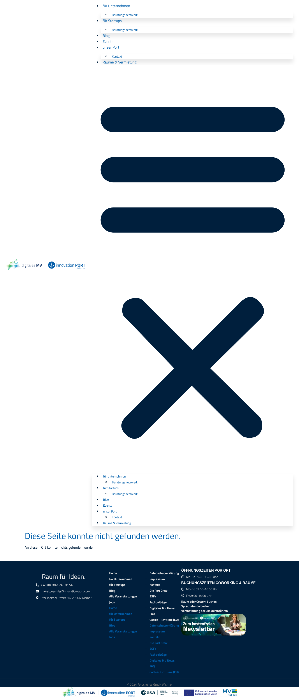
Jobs (112, 602)
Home (113, 573)
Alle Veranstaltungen (123, 596)
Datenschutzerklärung (164, 573)
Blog (106, 35)
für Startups (112, 20)
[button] (192, 267)
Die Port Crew (158, 590)
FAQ (152, 613)
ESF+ (153, 596)
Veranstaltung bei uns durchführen (204, 610)
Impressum (157, 578)
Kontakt (117, 56)
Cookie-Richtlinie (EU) (164, 619)
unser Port (111, 47)
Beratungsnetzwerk (125, 14)
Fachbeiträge (158, 602)
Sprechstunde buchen (195, 606)
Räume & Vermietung (120, 62)
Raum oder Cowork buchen (199, 601)
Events (108, 41)
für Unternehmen (116, 6)
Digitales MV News (162, 608)
